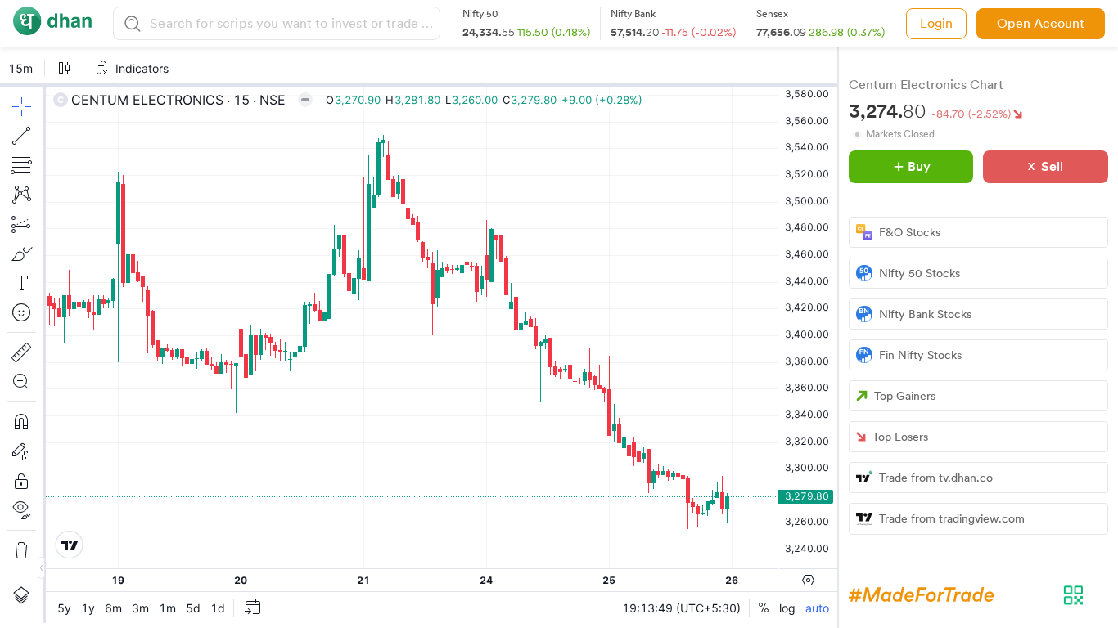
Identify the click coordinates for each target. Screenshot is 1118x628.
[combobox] (292, 23)
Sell (1052, 166)
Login (936, 23)
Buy (919, 166)
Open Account (1040, 23)
